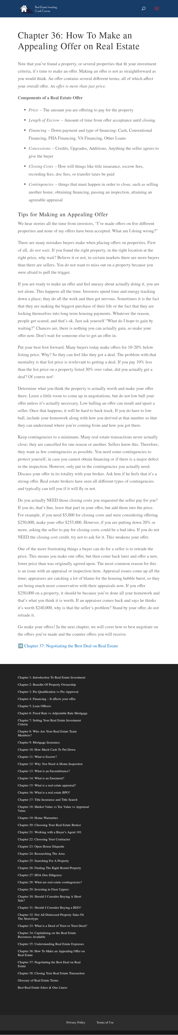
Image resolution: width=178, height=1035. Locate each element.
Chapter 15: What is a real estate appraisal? (47, 785)
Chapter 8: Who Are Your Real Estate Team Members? (47, 733)
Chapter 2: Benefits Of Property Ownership (47, 684)
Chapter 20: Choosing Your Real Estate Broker (49, 825)
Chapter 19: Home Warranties (38, 817)
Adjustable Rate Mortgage (69, 713)
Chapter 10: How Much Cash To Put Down (47, 749)
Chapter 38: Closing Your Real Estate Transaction (51, 973)
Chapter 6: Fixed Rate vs (34, 713)
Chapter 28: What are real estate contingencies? (50, 882)
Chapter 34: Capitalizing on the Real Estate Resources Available (47, 935)
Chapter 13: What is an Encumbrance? (44, 771)
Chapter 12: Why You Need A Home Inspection (50, 764)
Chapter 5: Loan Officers (34, 706)
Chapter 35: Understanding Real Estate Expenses (51, 944)
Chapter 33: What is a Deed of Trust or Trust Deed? (52, 925)
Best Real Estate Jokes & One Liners (42, 987)
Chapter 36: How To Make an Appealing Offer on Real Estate (51, 953)
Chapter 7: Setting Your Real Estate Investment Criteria (49, 722)
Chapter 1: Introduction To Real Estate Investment (51, 677)
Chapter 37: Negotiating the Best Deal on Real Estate (70, 646)
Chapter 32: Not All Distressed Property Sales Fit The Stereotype (51, 916)
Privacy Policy (75, 1022)
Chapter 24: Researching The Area (41, 853)
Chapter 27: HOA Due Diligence (40, 875)
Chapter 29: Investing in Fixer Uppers (43, 889)
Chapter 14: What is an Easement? (41, 778)
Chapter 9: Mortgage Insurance (39, 742)
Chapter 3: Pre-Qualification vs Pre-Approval (48, 691)
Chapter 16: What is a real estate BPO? (44, 792)
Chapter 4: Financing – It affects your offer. (47, 699)
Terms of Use (105, 1022)
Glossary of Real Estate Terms (38, 980)
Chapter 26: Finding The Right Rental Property (49, 868)
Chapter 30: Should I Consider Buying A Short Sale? (49, 898)
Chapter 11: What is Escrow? (37, 756)
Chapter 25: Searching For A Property (43, 860)
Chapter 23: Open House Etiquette (41, 846)
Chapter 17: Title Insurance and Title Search (47, 799)
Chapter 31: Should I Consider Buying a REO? (49, 907)
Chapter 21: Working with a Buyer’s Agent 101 (50, 832)
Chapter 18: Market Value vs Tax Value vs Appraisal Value (53, 808)
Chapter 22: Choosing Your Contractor (44, 839)
